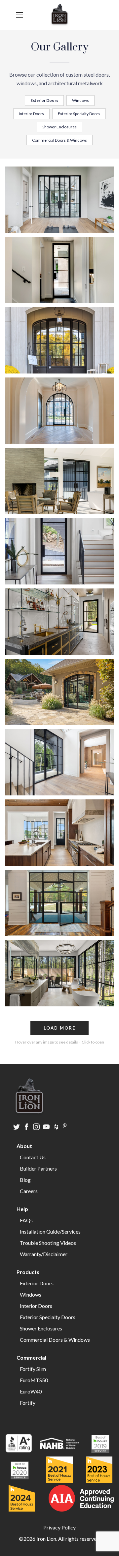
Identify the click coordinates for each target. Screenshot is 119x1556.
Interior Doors (31, 113)
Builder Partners (38, 1168)
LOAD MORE (59, 1028)
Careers (29, 1191)
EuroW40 (31, 1391)
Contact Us (33, 1157)
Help (22, 1209)
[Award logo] (18, 1444)
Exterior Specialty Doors (79, 113)
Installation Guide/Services (50, 1231)
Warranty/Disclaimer (43, 1254)
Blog (25, 1180)
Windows (80, 100)
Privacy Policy (59, 1527)
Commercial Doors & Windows (59, 140)
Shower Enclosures (59, 126)
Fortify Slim (33, 1369)
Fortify (27, 1402)
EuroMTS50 (34, 1380)
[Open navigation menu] (19, 15)
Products (28, 1272)
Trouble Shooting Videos (48, 1243)
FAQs (26, 1220)
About (24, 1146)
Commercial (31, 1357)
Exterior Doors (44, 100)
